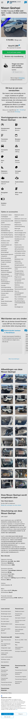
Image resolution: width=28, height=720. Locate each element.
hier (16, 709)
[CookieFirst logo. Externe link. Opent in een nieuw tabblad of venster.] (1, 696)
